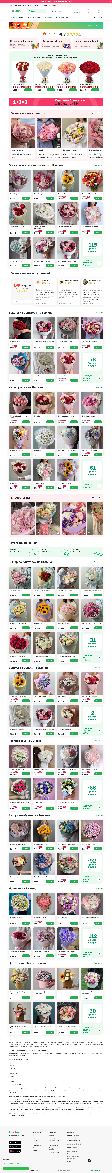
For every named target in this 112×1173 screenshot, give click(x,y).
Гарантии (35, 1138)
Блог (24, 5)
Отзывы (38, 5)
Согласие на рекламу (73, 1140)
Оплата (11, 5)
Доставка (18, 5)
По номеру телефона (73, 1156)
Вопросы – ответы (54, 1145)
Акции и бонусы (54, 1138)
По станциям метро (73, 1154)
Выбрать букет (91, 25)
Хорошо (16, 1168)
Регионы (69, 1161)
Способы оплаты (54, 1140)
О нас (29, 5)
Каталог (51, 1135)
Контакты (36, 1150)
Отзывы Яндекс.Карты (41, 303)
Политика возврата (73, 1135)
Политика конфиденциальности (95, 1170)
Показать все (98, 165)
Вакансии (36, 1143)
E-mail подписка (72, 1151)
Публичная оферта (73, 1138)
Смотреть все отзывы (22, 301)
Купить (26, 198)
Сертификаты (37, 1145)
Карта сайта (71, 1158)
